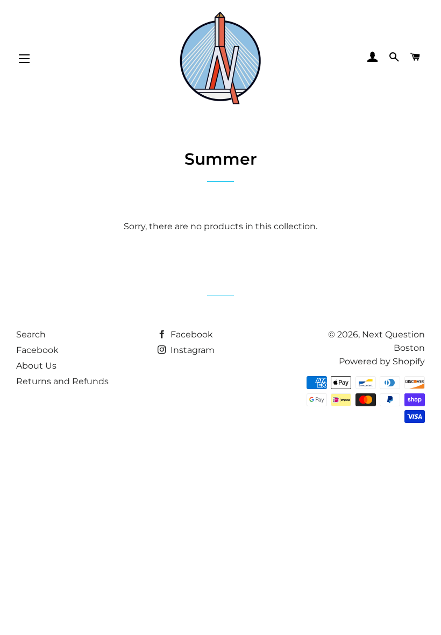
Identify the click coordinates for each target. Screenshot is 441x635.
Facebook (37, 350)
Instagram (191, 350)
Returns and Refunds (62, 381)
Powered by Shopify (382, 361)
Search (31, 334)
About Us (36, 366)
